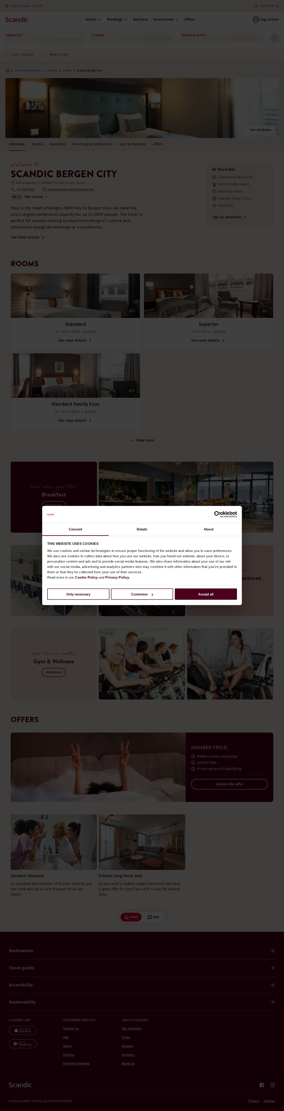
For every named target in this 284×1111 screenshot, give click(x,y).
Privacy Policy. (117, 577)
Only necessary (78, 594)
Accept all (205, 594)
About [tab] (208, 529)
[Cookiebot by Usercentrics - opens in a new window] (217, 514)
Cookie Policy (86, 577)
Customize (139, 594)
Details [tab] (142, 529)
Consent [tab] (75, 529)
